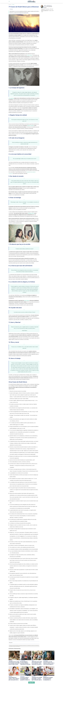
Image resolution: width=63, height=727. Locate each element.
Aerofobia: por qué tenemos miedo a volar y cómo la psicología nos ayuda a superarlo (48, 663)
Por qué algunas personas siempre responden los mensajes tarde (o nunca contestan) (25, 663)
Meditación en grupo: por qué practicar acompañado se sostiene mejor (48, 678)
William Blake (29, 55)
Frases (13, 4)
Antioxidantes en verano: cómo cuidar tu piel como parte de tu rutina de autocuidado (14, 678)
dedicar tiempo (30, 125)
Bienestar (10, 4)
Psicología (10, 660)
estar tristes (26, 300)
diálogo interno (31, 213)
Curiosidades (45, 660)
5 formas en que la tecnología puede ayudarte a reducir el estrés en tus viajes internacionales (25, 678)
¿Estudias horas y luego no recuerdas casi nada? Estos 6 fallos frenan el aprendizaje (14, 663)
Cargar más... (31, 682)
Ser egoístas (11, 98)
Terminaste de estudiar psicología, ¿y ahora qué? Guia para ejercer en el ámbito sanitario (37, 678)
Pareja (33, 660)
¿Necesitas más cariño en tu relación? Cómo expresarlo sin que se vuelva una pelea (37, 663)
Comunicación (22, 660)
